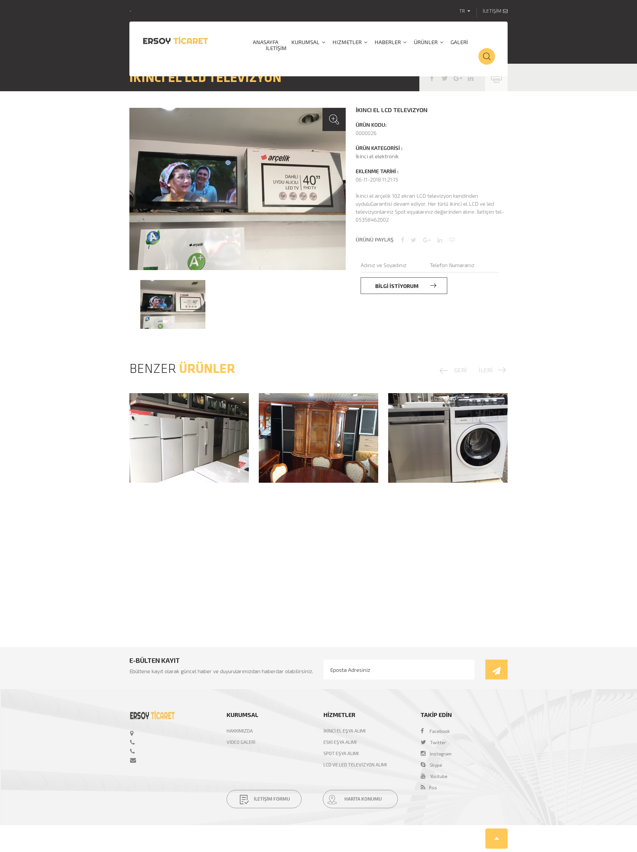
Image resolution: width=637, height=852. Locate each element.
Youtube (439, 776)
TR (462, 11)
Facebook (440, 731)
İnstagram (439, 753)
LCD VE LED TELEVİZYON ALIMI (355, 764)
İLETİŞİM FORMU (271, 799)
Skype (434, 765)
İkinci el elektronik (377, 156)
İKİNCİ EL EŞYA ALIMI (344, 731)
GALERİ (459, 42)
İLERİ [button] (486, 370)
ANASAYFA (265, 42)
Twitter (438, 742)
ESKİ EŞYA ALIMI (340, 742)
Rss (431, 787)
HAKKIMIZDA (240, 731)
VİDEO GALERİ (241, 742)
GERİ (460, 370)
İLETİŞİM (492, 11)
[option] (237, 189)
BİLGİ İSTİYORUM (397, 286)
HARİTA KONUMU (362, 799)
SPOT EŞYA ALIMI (341, 753)
